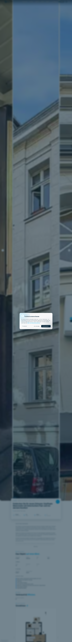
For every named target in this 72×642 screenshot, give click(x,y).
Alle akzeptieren (45, 326)
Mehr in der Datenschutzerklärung (33, 322)
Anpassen (25, 326)
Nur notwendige (37, 326)
